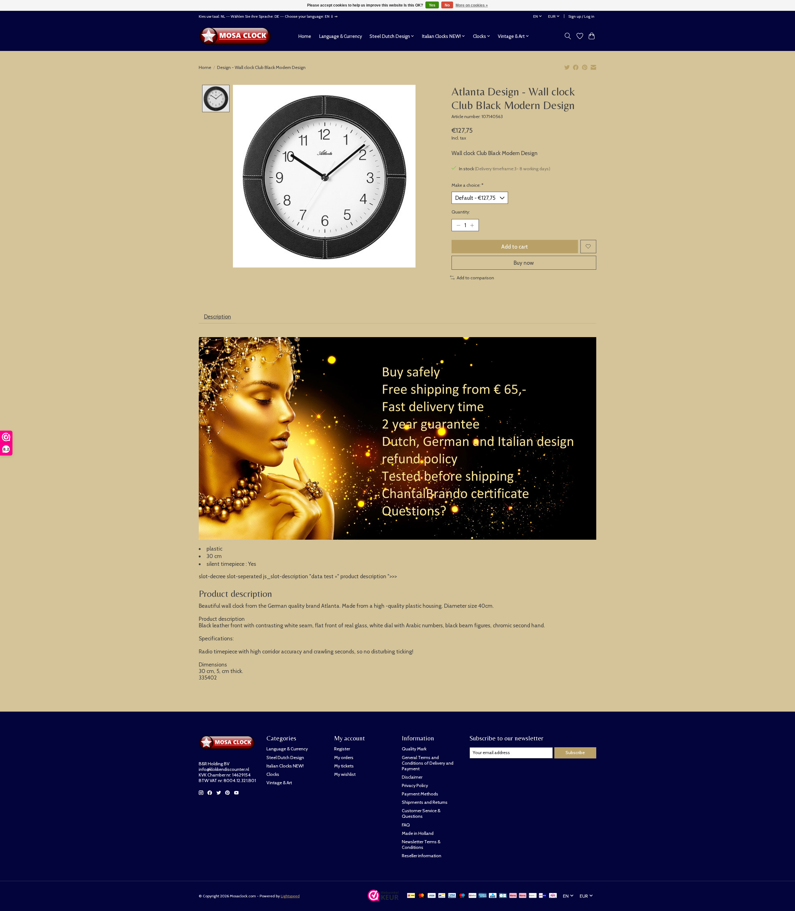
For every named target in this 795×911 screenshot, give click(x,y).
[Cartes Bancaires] (503, 896)
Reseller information (421, 855)
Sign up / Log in (581, 16)
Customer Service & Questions (421, 813)
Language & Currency (340, 36)
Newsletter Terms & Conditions (421, 844)
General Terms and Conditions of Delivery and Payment (427, 763)
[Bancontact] (442, 896)
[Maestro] (462, 896)
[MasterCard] (421, 896)
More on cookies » (472, 5)
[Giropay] (543, 896)
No (447, 5)
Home (304, 36)
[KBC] (493, 896)
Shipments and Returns (424, 802)
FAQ (406, 825)
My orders (343, 757)
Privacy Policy (415, 785)
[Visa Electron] (452, 896)
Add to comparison (475, 278)
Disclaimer (412, 777)
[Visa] (432, 896)
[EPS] (553, 896)
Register (342, 749)
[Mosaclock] (237, 36)
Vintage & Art (279, 782)
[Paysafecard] (533, 896)
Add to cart (514, 246)
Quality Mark (414, 749)
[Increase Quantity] (472, 225)
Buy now (524, 262)
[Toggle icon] (567, 36)
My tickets (344, 766)
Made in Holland (418, 833)
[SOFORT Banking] (522, 896)
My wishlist (345, 774)
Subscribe (575, 752)
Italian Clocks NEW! (285, 766)
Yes (432, 5)
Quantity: (461, 212)
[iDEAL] (411, 896)
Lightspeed (290, 896)
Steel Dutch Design (285, 757)
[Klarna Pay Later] (513, 896)
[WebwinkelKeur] (383, 899)
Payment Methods (420, 794)
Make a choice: (468, 185)
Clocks (272, 774)
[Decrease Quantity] (458, 225)
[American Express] (483, 896)
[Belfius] (472, 896)
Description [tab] (217, 316)
